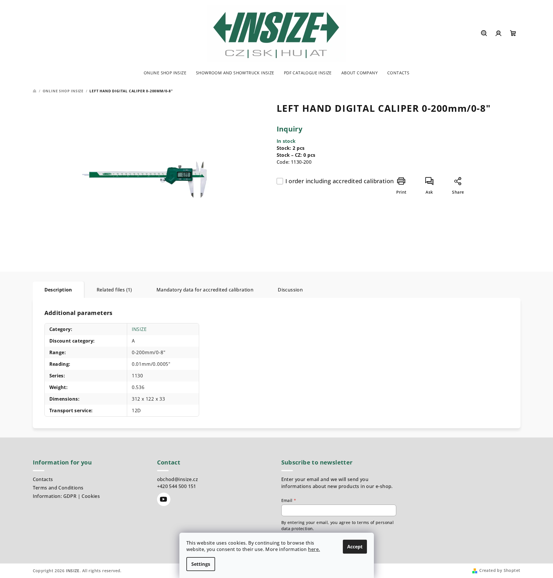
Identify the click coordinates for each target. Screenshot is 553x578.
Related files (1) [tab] (114, 290)
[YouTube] (163, 499)
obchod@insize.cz (177, 479)
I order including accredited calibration (339, 181)
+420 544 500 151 (176, 486)
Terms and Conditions (58, 488)
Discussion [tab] (290, 290)
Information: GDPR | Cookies (66, 496)
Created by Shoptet (499, 570)
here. (314, 549)
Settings (200, 564)
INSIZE (139, 329)
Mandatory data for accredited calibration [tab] (204, 290)
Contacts (43, 479)
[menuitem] (165, 73)
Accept (355, 546)
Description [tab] (58, 290)
